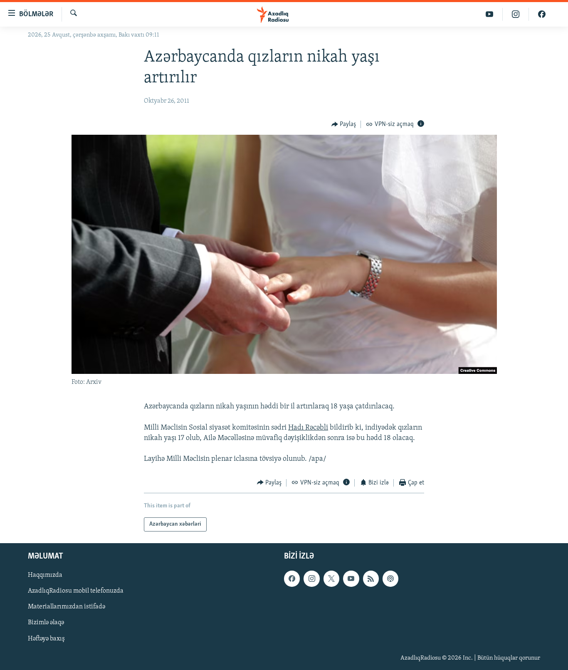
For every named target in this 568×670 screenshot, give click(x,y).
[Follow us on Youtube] (351, 578)
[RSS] (371, 578)
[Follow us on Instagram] (311, 578)
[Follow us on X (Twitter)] (331, 578)
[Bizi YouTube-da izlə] (490, 14)
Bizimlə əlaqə (46, 623)
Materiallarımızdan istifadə (66, 607)
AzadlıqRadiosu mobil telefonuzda (75, 591)
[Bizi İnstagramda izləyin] (516, 14)
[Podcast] (390, 578)
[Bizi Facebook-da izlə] (542, 14)
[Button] (343, 124)
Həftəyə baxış (46, 638)
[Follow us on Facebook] (292, 578)
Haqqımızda (45, 575)
